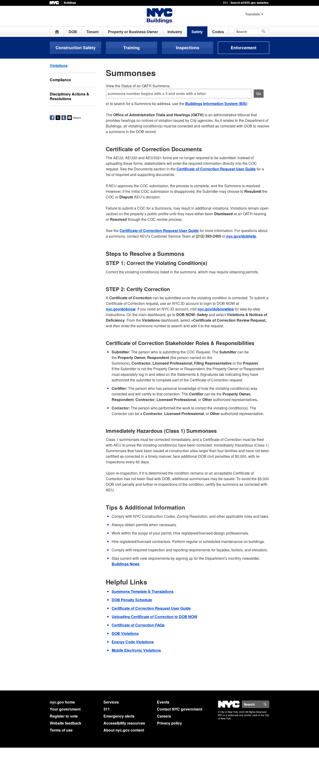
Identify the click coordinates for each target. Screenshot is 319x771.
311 (225, 2)
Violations (58, 65)
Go (258, 93)
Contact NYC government (179, 709)
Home (57, 31)
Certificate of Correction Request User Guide (216, 169)
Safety (197, 31)
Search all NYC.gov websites (249, 2)
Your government (65, 709)
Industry (174, 31)
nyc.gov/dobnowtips (216, 309)
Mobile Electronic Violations (136, 650)
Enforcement (243, 48)
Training (131, 48)
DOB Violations (125, 633)
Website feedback (65, 723)
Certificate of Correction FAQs (138, 625)
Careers (164, 716)
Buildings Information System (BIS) (216, 103)
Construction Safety (76, 48)
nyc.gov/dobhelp (240, 236)
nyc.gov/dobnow (120, 309)
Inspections (187, 48)
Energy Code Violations (133, 641)
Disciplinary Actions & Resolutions (69, 96)
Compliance (60, 79)
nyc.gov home (62, 702)
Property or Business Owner (133, 31)
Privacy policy (169, 723)
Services (111, 702)
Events (163, 702)
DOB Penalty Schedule (132, 599)
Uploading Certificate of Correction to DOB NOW (154, 616)
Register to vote (64, 716)
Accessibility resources (124, 723)
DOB (73, 31)
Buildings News (125, 564)
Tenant (92, 31)
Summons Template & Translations (143, 591)
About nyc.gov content (123, 730)
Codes (218, 31)
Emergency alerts (119, 716)
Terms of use (61, 730)
